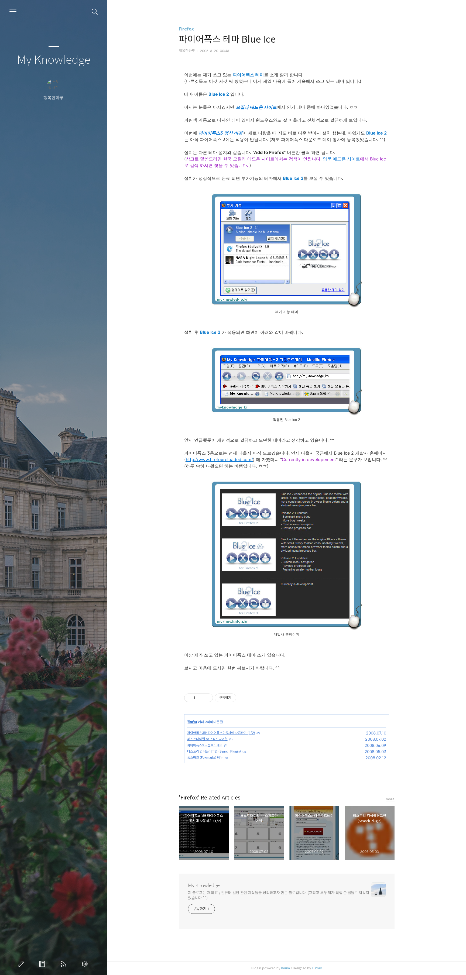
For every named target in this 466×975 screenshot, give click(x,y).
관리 (85, 964)
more (390, 799)
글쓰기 (21, 964)
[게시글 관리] (207, 698)
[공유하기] (200, 698)
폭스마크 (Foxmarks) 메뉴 (205, 758)
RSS (64, 964)
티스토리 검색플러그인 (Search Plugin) (214, 751)
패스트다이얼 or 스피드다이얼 (207, 739)
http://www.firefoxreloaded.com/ (219, 459)
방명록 (43, 964)
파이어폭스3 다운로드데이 (204, 745)
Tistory (317, 968)
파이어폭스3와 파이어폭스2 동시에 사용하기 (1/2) (221, 733)
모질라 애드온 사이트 (256, 107)
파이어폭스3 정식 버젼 (220, 133)
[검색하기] (95, 12)
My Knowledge (53, 60)
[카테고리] (12, 11)
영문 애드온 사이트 (341, 159)
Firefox (186, 29)
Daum (285, 968)
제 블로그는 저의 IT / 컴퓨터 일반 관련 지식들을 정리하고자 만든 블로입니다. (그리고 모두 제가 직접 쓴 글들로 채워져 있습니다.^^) (278, 895)
